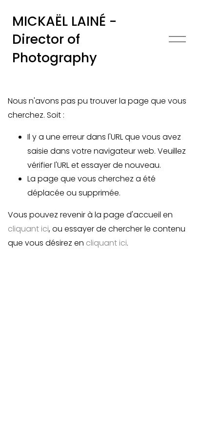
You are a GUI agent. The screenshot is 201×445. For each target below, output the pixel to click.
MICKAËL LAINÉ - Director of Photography (64, 39)
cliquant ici (28, 228)
